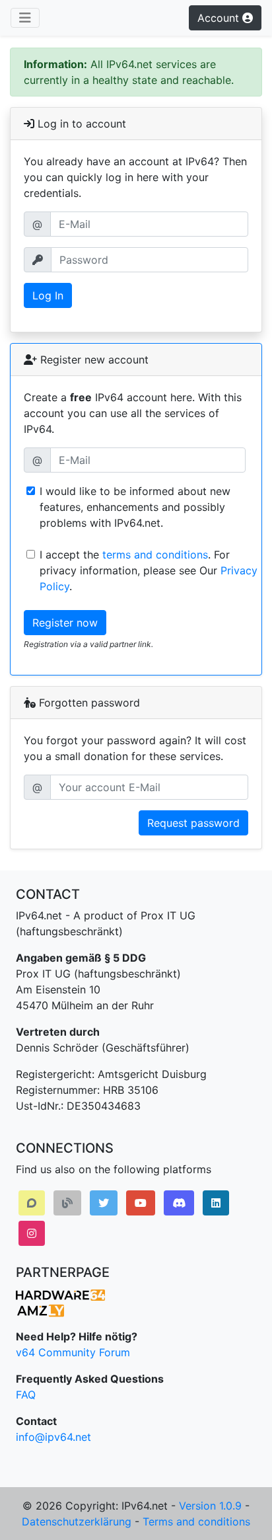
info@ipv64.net (53, 1437)
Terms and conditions (196, 1521)
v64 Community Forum (73, 1352)
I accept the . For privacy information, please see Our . (148, 570)
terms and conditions (155, 554)
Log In (47, 295)
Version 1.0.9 (210, 1505)
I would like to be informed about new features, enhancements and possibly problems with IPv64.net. (135, 506)
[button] (31, 1202)
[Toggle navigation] (25, 18)
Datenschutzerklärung (76, 1521)
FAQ (26, 1394)
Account (219, 17)
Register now (65, 622)
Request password (193, 822)
